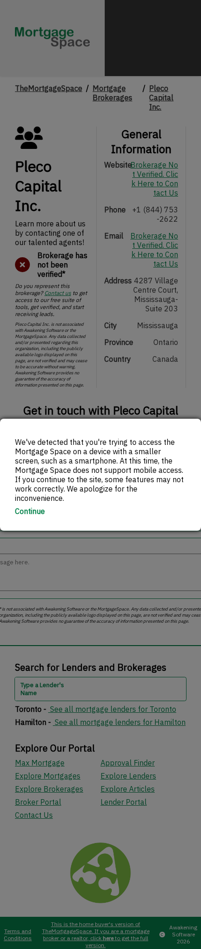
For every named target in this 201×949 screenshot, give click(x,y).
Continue (30, 511)
